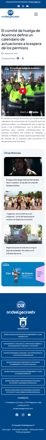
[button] (36, 14)
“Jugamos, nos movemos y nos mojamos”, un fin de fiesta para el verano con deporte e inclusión (20, 217)
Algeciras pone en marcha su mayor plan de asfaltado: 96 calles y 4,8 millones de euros (21, 250)
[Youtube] (27, 6)
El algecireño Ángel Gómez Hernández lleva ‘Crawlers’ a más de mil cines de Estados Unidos (22, 183)
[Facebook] (19, 6)
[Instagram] (23, 6)
